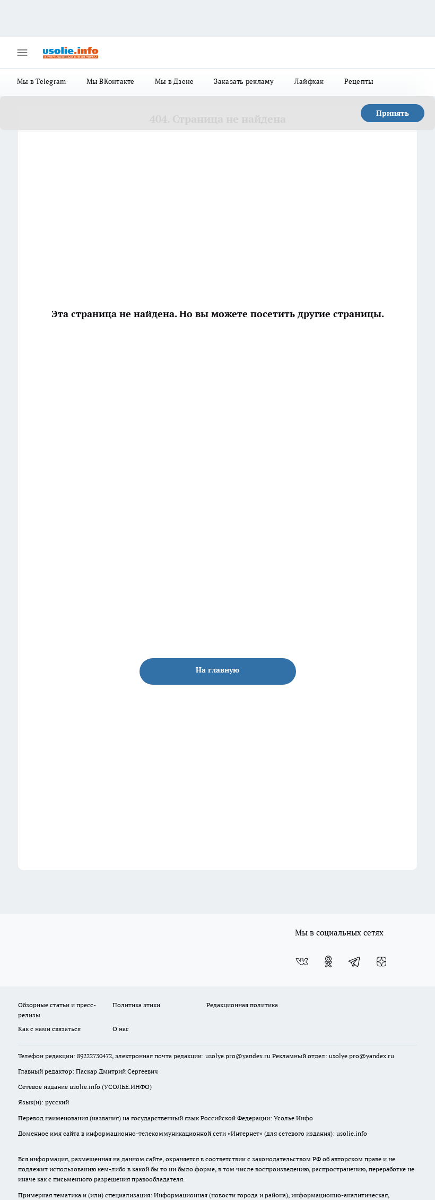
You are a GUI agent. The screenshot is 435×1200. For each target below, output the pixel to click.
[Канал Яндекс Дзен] (381, 961)
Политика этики (136, 1005)
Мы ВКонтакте (110, 81)
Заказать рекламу (244, 81)
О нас (120, 1029)
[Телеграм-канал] (355, 961)
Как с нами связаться (49, 1029)
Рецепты (359, 81)
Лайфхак (309, 81)
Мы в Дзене (174, 81)
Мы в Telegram (41, 81)
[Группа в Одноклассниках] (328, 961)
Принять (392, 113)
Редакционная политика (242, 1005)
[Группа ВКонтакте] (302, 961)
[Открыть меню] (22, 52)
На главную (217, 670)
